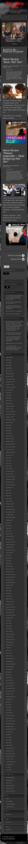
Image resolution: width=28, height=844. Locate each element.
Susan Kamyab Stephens (11, 77)
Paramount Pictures (17, 176)
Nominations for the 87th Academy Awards (13, 349)
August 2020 (9, 552)
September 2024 (10, 419)
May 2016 (8, 674)
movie (19, 74)
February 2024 (10, 438)
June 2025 (9, 395)
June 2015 (9, 704)
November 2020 (10, 544)
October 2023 (10, 449)
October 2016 (10, 666)
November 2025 (10, 381)
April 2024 (9, 433)
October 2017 (10, 642)
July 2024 (8, 425)
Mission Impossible (12, 175)
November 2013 (10, 756)
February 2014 (10, 748)
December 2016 (10, 664)
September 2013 (10, 761)
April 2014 (9, 742)
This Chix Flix (15, 5)
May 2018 (8, 626)
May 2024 (8, 430)
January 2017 (9, 661)
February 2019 (10, 601)
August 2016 (9, 669)
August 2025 (9, 390)
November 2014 (10, 723)
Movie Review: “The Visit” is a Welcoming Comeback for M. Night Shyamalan (13, 338)
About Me (8, 814)
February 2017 (10, 658)
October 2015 (10, 693)
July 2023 (8, 457)
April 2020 (9, 563)
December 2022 (10, 476)
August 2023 (9, 455)
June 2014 (9, 737)
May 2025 (8, 398)
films (14, 73)
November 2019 (10, 577)
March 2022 (9, 501)
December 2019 (10, 574)
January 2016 (9, 685)
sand (12, 76)
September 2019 (10, 582)
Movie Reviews (9, 69)
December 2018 (10, 607)
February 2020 (10, 569)
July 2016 (8, 672)
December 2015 (10, 688)
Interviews (9, 783)
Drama (14, 72)
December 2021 (10, 509)
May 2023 (8, 463)
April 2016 (9, 677)
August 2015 (9, 699)
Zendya (8, 79)
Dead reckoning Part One (14, 172)
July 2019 (8, 588)
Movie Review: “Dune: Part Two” (12, 61)
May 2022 (8, 495)
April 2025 (9, 400)
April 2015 (9, 710)
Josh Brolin (15, 74)
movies (14, 75)
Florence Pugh (18, 73)
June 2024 (9, 428)
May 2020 (8, 560)
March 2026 (9, 371)
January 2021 (9, 539)
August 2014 (9, 731)
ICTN (10, 174)
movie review (9, 75)
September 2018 (10, 615)
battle (15, 71)
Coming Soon (9, 780)
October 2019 (10, 580)
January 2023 (9, 474)
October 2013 (10, 759)
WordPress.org (10, 806)
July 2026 (8, 360)
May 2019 (8, 593)
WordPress (12, 838)
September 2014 (10, 729)
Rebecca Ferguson (10, 177)
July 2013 (8, 767)
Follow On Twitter (16, 259)
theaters (21, 178)
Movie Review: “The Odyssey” (14, 311)
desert (11, 72)
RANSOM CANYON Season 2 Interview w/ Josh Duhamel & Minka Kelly (14, 307)
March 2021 (9, 533)
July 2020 (8, 555)
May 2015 (8, 707)
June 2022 (9, 493)
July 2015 (8, 702)
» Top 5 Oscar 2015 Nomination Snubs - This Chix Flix (14, 347)
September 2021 (10, 517)
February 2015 (10, 715)
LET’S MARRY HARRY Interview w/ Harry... (14, 40)
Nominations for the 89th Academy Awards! (13, 329)
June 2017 (9, 650)
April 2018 (9, 628)
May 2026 (8, 365)
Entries (9, 801)
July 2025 (8, 392)
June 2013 (9, 769)
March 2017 (9, 655)
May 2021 (8, 528)
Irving (13, 174)
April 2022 (9, 498)
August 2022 (9, 487)
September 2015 (10, 696)
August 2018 (9, 617)
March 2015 (9, 712)
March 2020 (9, 566)
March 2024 (9, 436)
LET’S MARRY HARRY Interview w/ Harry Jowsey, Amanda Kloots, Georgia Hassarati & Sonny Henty (14, 297)
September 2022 (10, 485)
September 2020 (10, 550)
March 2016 (9, 680)
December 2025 (10, 379)
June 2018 (9, 623)
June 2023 (9, 460)
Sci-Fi (20, 76)
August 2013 (9, 764)
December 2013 (10, 753)
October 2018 (10, 612)
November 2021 (10, 512)
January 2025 (9, 408)
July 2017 (8, 647)
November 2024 (10, 414)
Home (7, 827)
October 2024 (10, 417)
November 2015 (10, 691)
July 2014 (8, 734)
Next (5, 34)
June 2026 (9, 362)
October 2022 (10, 482)
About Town (8, 171)
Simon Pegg (17, 177)
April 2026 (9, 368)
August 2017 (9, 645)
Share (8, 143)
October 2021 (10, 514)
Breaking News (10, 777)
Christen (8, 333)
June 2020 (9, 558)
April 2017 (9, 653)
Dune (18, 72)
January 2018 (9, 637)
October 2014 (10, 726)
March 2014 (9, 745)
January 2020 (9, 571)
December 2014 (10, 721)
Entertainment (9, 173)
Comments (10, 804)
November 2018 (10, 609)
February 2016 (10, 683)
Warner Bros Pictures (17, 78)
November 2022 (10, 479)
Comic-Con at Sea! (17, 343)
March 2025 (9, 403)
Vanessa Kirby (15, 179)
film (11, 73)
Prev (22, 34)
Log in (7, 798)
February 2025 (10, 406)
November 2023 (10, 447)
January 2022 (9, 506)
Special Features (10, 791)
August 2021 (9, 520)
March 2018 (9, 631)
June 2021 (9, 525)
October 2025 (10, 384)
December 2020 (10, 542)
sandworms (15, 76)
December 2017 (10, 639)
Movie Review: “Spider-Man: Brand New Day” (13, 302)
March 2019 (9, 598)
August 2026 (9, 357)
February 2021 (10, 536)
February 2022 (10, 503)
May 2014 (8, 740)
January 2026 (9, 376)
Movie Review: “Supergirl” (13, 313)
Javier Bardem (9, 74)
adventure (11, 71)
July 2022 (8, 490)
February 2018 (10, 634)
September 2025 (10, 387)
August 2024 (9, 422)
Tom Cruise (8, 179)
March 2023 (9, 468)
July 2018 (8, 620)
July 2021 (8, 523)
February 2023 (10, 471)
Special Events (10, 788)
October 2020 (10, 547)
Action (7, 71)
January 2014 (9, 750)
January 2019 (9, 604)
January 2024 (9, 441)
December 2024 (10, 411)
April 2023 (9, 466)
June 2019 (9, 590)
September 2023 (10, 452)
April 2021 (9, 531)
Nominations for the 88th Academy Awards (13, 333)
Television (17, 178)
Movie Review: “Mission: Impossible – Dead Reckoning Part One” (13, 156)
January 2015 (9, 718)
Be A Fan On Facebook (14, 255)
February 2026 (10, 373)
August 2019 (9, 585)
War (12, 78)
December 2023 (10, 444)
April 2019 (9, 596)
